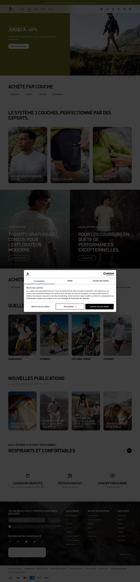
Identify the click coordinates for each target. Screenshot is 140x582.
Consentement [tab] (39, 281)
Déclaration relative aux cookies (40, 298)
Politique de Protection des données (75, 298)
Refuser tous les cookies (40, 306)
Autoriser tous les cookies (99, 306)
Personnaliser (69, 306)
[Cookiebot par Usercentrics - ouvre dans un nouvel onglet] (105, 274)
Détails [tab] (70, 281)
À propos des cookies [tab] (101, 281)
